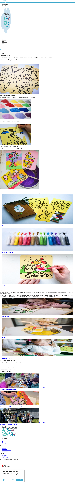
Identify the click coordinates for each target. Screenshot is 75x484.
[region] (13, 476)
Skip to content (3, 0)
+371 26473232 (4, 2)
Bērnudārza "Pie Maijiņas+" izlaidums (8, 424)
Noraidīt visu (12, 479)
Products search (4, 4)
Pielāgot (6, 479)
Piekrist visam (19, 479)
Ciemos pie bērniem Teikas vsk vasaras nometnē (11, 406)
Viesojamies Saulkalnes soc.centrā (8, 389)
